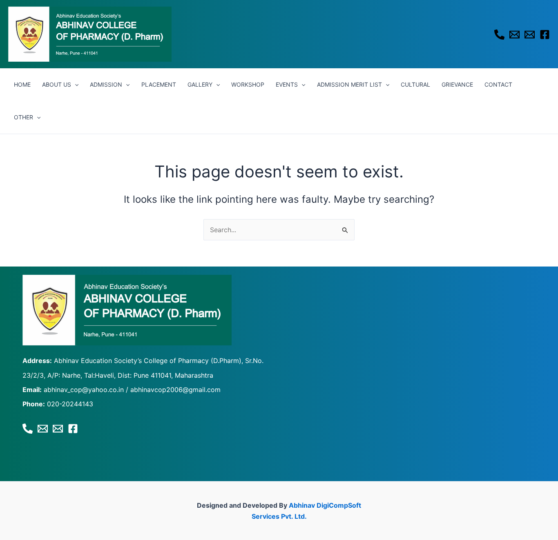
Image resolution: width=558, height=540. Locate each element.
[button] (74, 84)
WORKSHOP (247, 84)
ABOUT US (56, 84)
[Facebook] (545, 34)
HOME (22, 84)
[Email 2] (530, 34)
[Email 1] (514, 34)
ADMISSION (106, 84)
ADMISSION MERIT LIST (349, 84)
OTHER (23, 117)
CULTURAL (415, 84)
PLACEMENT (158, 84)
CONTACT (498, 84)
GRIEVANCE (457, 84)
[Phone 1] (499, 34)
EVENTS (287, 84)
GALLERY (199, 84)
